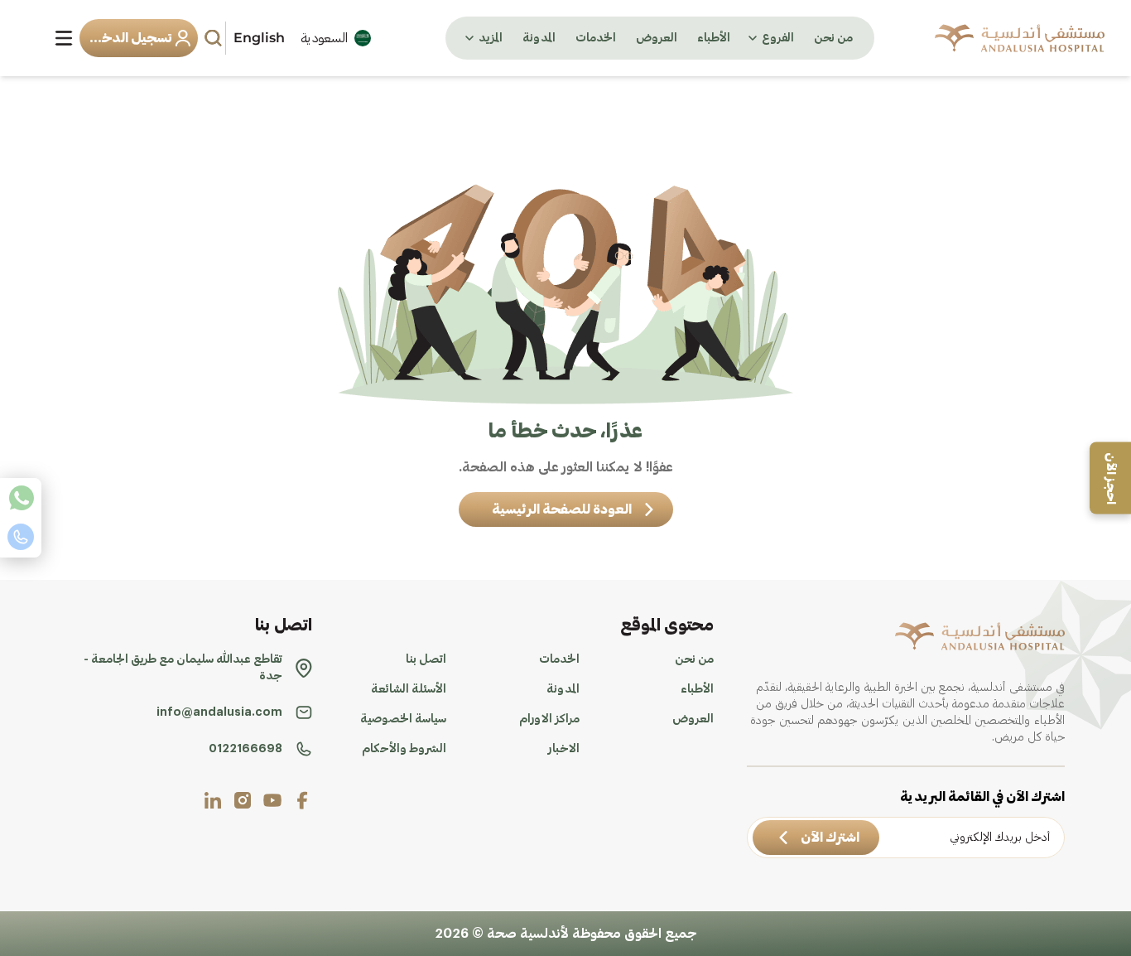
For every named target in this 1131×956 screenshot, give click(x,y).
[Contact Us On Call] (20, 537)
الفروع (778, 38)
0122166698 (245, 749)
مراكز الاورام (549, 719)
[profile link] (302, 800)
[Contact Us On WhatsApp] (20, 497)
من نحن (833, 38)
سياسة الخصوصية (403, 719)
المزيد (491, 38)
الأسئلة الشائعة (408, 689)
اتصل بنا (426, 659)
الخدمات (595, 38)
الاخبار (564, 749)
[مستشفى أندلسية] (1020, 38)
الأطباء (713, 38)
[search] (215, 38)
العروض (656, 38)
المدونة (539, 38)
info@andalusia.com (219, 712)
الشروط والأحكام (404, 749)
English (259, 38)
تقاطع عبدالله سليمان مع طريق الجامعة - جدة (183, 668)
